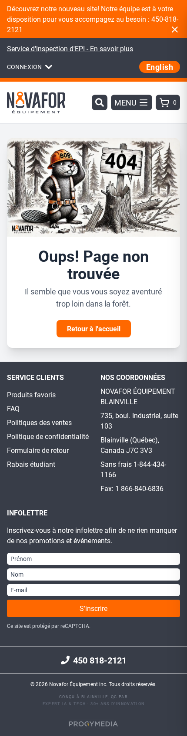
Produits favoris (31, 394)
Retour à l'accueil (93, 328)
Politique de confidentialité (48, 436)
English (159, 67)
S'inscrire (93, 608)
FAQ (13, 408)
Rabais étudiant (31, 464)
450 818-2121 (100, 660)
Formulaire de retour (38, 450)
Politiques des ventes (39, 422)
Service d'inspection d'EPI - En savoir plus (70, 48)
